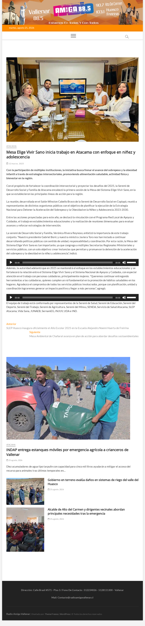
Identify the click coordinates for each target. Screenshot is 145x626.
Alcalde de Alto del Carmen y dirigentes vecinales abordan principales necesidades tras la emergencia (86, 511)
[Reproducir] (11, 262)
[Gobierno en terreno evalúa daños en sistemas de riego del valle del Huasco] (25, 491)
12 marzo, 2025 (16, 163)
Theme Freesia (51, 614)
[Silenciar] (124, 262)
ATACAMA (11, 146)
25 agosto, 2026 (15, 460)
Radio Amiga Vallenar (18, 613)
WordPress (65, 614)
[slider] (132, 262)
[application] (72, 262)
